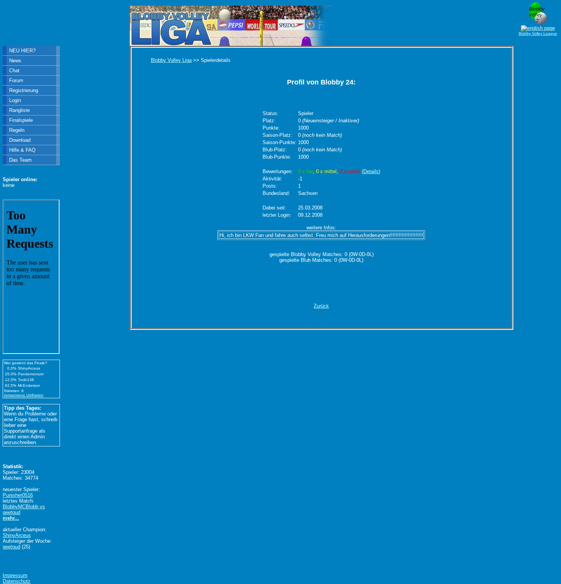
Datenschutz (17, 581)
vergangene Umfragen (24, 395)
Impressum (15, 575)
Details (371, 171)
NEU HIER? (22, 51)
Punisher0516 (18, 495)
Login (15, 100)
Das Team (20, 160)
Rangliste (19, 110)
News (15, 60)
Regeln (16, 130)
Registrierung (23, 90)
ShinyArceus (17, 535)
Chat (14, 70)
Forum (16, 80)
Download (20, 140)
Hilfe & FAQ (22, 150)
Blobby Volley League (538, 33)
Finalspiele (21, 120)
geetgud (11, 547)
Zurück (321, 306)
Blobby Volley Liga (171, 60)
